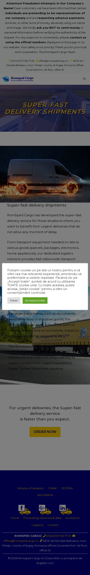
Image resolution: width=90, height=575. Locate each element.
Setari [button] (14, 300)
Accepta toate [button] (35, 300)
